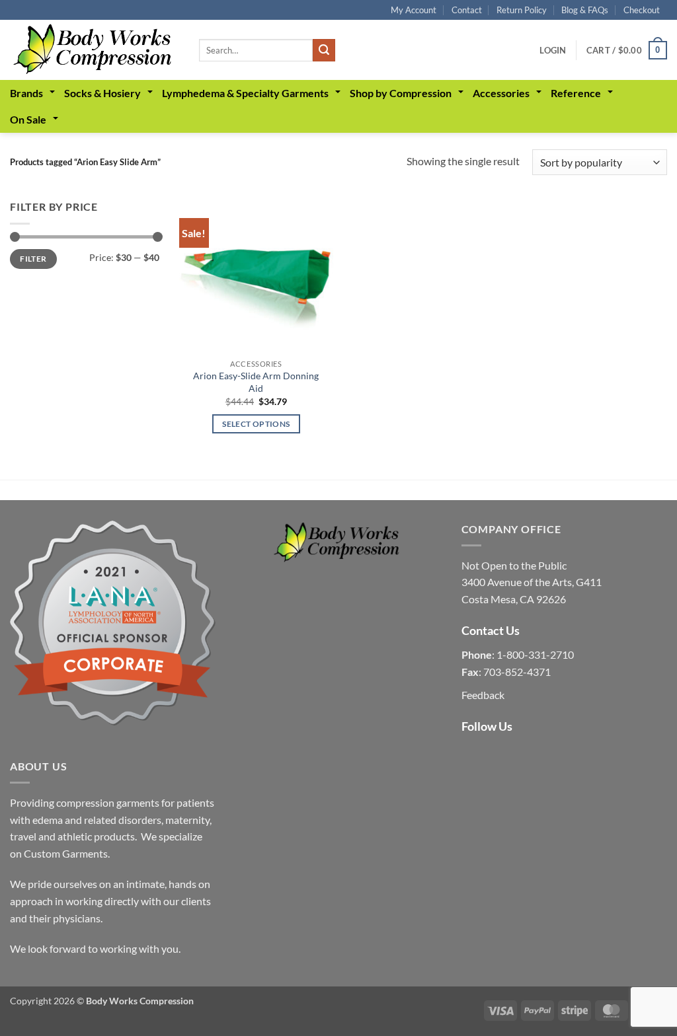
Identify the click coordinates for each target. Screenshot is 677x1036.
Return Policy (522, 10)
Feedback (482, 694)
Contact (467, 10)
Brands (26, 93)
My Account (413, 10)
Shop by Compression (401, 93)
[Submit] (324, 50)
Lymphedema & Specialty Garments (245, 93)
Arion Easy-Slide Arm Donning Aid (256, 382)
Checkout (641, 10)
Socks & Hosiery (102, 93)
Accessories (501, 93)
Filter (33, 259)
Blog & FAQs (584, 10)
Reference (576, 93)
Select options (256, 424)
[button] (552, 50)
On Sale (28, 119)
